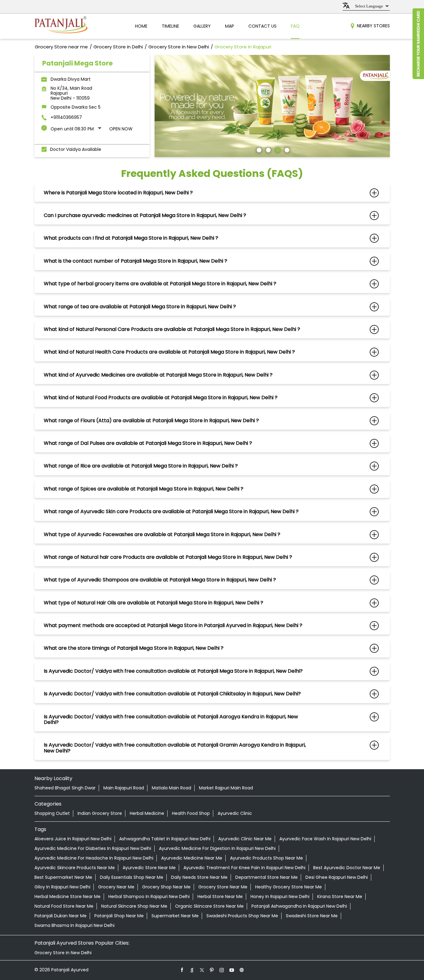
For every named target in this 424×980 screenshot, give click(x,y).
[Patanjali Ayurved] (61, 26)
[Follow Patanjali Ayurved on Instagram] (222, 970)
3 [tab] (276, 149)
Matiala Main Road (171, 788)
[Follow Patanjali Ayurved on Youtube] (232, 970)
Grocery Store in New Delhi (63, 953)
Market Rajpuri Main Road (226, 788)
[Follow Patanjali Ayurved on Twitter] (202, 970)
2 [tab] (267, 149)
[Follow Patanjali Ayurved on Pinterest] (212, 970)
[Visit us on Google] (192, 970)
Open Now (121, 129)
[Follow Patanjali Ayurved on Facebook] (182, 970)
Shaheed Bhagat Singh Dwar (65, 788)
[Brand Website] (241, 970)
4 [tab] (286, 149)
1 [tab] (258, 149)
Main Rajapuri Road (123, 788)
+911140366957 (66, 117)
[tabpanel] (272, 106)
